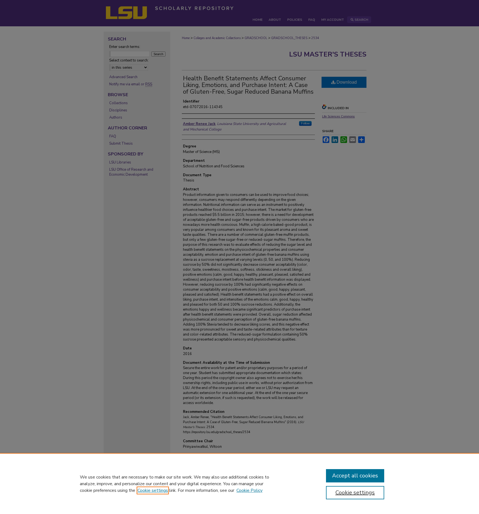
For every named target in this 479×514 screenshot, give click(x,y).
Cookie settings (152, 490)
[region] (239, 483)
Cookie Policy (249, 490)
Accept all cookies (355, 475)
